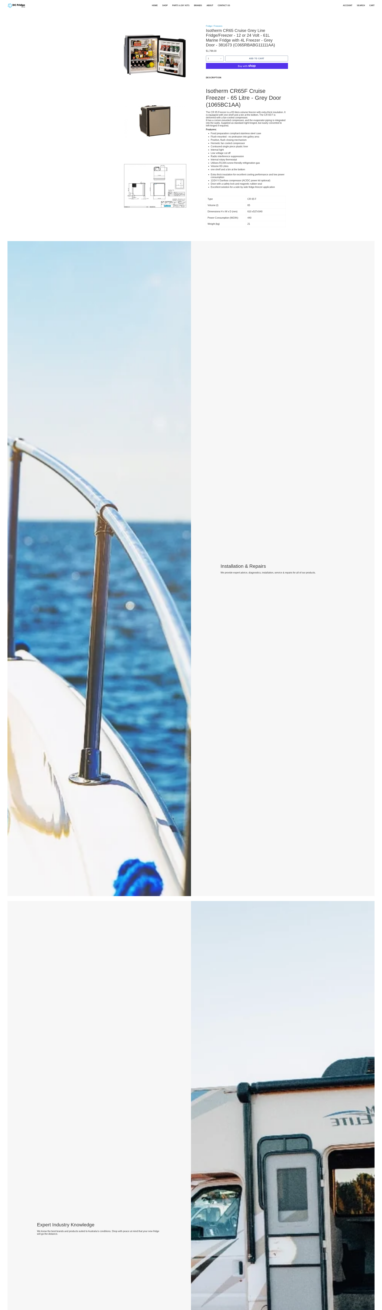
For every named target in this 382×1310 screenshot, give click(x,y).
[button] (165, 5)
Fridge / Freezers (214, 26)
